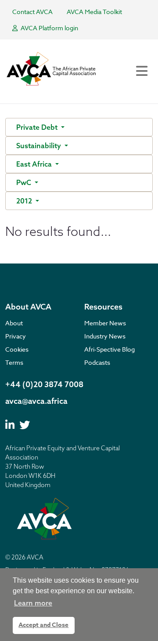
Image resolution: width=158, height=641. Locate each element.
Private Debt (37, 127)
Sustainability (39, 145)
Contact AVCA (32, 11)
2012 (25, 200)
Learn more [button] (33, 602)
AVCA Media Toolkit (94, 11)
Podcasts (97, 362)
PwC (24, 182)
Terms (14, 362)
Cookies (17, 349)
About (14, 323)
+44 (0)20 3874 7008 (44, 384)
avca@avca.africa (36, 401)
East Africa (35, 164)
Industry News (105, 336)
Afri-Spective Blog (109, 349)
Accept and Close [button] (43, 625)
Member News (105, 323)
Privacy (15, 336)
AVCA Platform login (48, 28)
